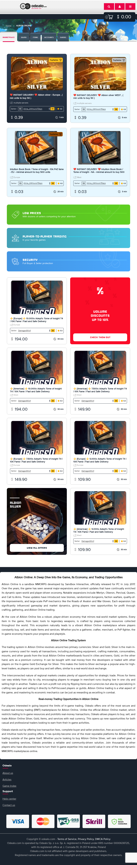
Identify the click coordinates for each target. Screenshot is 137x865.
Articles (7, 779)
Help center (9, 798)
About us (8, 772)
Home (8, 25)
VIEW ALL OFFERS (37, 548)
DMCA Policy (102, 838)
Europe (16, 177)
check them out (100, 337)
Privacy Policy (86, 838)
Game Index (9, 785)
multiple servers (21, 102)
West (78, 177)
